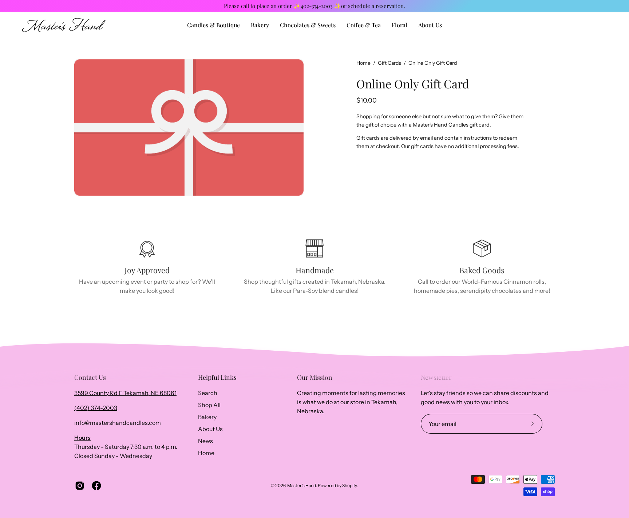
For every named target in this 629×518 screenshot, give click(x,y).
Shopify (349, 485)
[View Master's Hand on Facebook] (96, 485)
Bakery (207, 417)
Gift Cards (389, 63)
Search (207, 393)
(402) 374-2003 (95, 407)
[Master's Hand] (64, 25)
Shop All (209, 405)
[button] (430, 24)
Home (363, 63)
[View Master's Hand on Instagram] (79, 485)
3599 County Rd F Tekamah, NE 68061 (125, 393)
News (205, 441)
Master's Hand (301, 485)
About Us (210, 429)
